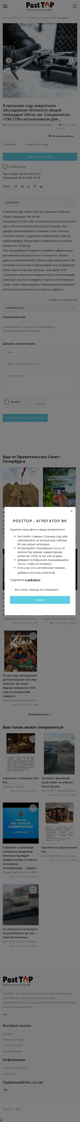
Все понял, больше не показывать (37, 589)
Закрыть (40, 600)
